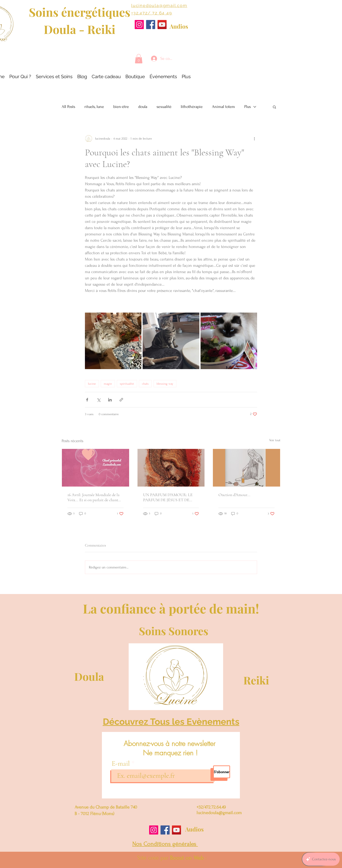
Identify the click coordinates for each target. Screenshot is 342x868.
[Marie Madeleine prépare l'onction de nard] (246, 468)
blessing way (165, 383)
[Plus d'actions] (254, 138)
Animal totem (223, 106)
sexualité (164, 106)
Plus (247, 106)
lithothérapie (192, 106)
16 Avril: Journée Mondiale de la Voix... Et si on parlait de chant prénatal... (93, 497)
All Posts (68, 106)
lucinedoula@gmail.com (159, 5)
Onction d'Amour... (234, 494)
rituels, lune (94, 106)
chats (145, 383)
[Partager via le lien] (121, 399)
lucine (92, 383)
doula (142, 106)
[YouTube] (162, 24)
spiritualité (127, 383)
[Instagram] (139, 24)
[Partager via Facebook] (87, 399)
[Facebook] (150, 24)
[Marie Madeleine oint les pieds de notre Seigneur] (171, 468)
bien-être (121, 106)
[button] (139, 58)
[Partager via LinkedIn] (110, 399)
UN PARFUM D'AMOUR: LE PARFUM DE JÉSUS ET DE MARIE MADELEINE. (168, 497)
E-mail (121, 763)
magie (108, 383)
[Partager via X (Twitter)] (98, 399)
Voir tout (274, 440)
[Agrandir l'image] (113, 341)
